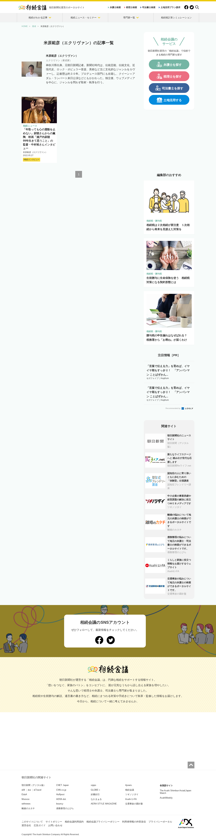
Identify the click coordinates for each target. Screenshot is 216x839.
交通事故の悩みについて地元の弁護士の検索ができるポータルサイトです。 (179, 584)
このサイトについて (32, 821)
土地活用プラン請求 (170, 7)
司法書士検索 (148, 7)
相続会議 (129, 790)
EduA (24, 794)
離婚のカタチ (28, 808)
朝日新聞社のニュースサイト (179, 437)
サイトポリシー (54, 821)
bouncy (59, 803)
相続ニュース (30, 125)
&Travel (37, 790)
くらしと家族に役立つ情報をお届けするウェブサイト (179, 563)
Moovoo (25, 799)
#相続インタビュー (31, 159)
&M (23, 790)
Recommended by (173, 408)
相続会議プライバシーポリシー (102, 821)
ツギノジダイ (131, 794)
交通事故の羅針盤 (134, 803)
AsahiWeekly (166, 798)
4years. (128, 785)
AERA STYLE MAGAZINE (104, 803)
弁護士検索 (115, 7)
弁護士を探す (173, 64)
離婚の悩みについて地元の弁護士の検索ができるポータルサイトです (179, 520)
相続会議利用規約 (74, 821)
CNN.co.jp (61, 790)
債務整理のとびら (65, 808)
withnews (26, 803)
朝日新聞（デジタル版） (34, 785)
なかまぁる (96, 799)
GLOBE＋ (96, 790)
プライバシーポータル (160, 821)
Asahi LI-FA (131, 799)
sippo (93, 785)
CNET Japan (62, 785)
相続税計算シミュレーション (176, 17)
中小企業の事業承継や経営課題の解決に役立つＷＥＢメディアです (179, 499)
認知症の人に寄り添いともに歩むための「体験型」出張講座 (179, 477)
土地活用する (173, 100)
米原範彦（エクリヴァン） (35, 152)
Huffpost (60, 794)
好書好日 (95, 794)
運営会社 (26, 825)
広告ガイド (40, 825)
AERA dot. (61, 799)
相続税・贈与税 (154, 220)
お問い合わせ (55, 825)
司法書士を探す (172, 88)
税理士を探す (173, 76)
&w (29, 790)
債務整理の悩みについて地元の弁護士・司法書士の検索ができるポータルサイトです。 (179, 543)
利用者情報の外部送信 (134, 821)
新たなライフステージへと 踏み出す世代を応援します (179, 458)
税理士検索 (131, 7)
